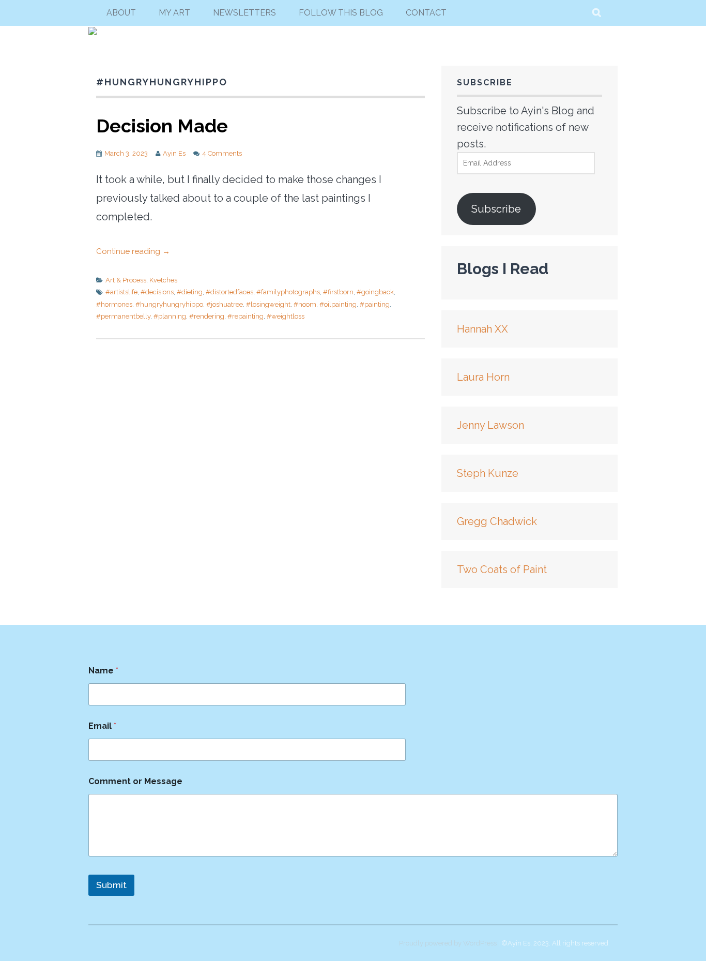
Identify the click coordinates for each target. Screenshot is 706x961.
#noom (305, 304)
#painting (375, 304)
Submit (111, 885)
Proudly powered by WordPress (448, 943)
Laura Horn (483, 377)
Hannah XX (482, 329)
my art (174, 13)
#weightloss (285, 316)
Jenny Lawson (490, 425)
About (121, 13)
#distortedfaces (229, 292)
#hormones (114, 304)
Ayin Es (174, 153)
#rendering (206, 316)
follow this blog (341, 13)
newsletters (244, 13)
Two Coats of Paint (502, 569)
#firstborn (338, 292)
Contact (426, 13)
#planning (170, 316)
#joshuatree (224, 304)
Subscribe (496, 209)
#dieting (190, 292)
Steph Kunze (487, 473)
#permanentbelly (123, 316)
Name (103, 670)
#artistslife (121, 292)
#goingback (375, 292)
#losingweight (268, 304)
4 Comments (222, 153)
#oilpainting (338, 304)
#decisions (157, 292)
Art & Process (125, 280)
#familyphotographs (288, 292)
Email (102, 726)
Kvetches (163, 280)
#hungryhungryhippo (169, 304)
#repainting (245, 316)
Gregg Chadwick (497, 521)
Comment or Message (135, 781)
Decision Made (162, 126)
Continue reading (133, 251)
